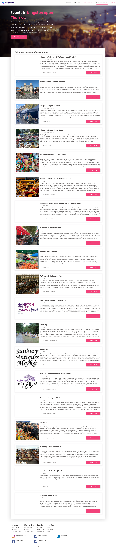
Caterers (68, 3)
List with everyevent (101, 3)
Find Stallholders (28, 527)
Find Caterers (16, 527)
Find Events (40, 527)
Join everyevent (16, 531)
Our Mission (51, 529)
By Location (15, 529)
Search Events (19, 37)
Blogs (49, 531)
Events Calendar (87, 3)
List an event (40, 531)
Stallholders (77, 3)
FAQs (49, 527)
